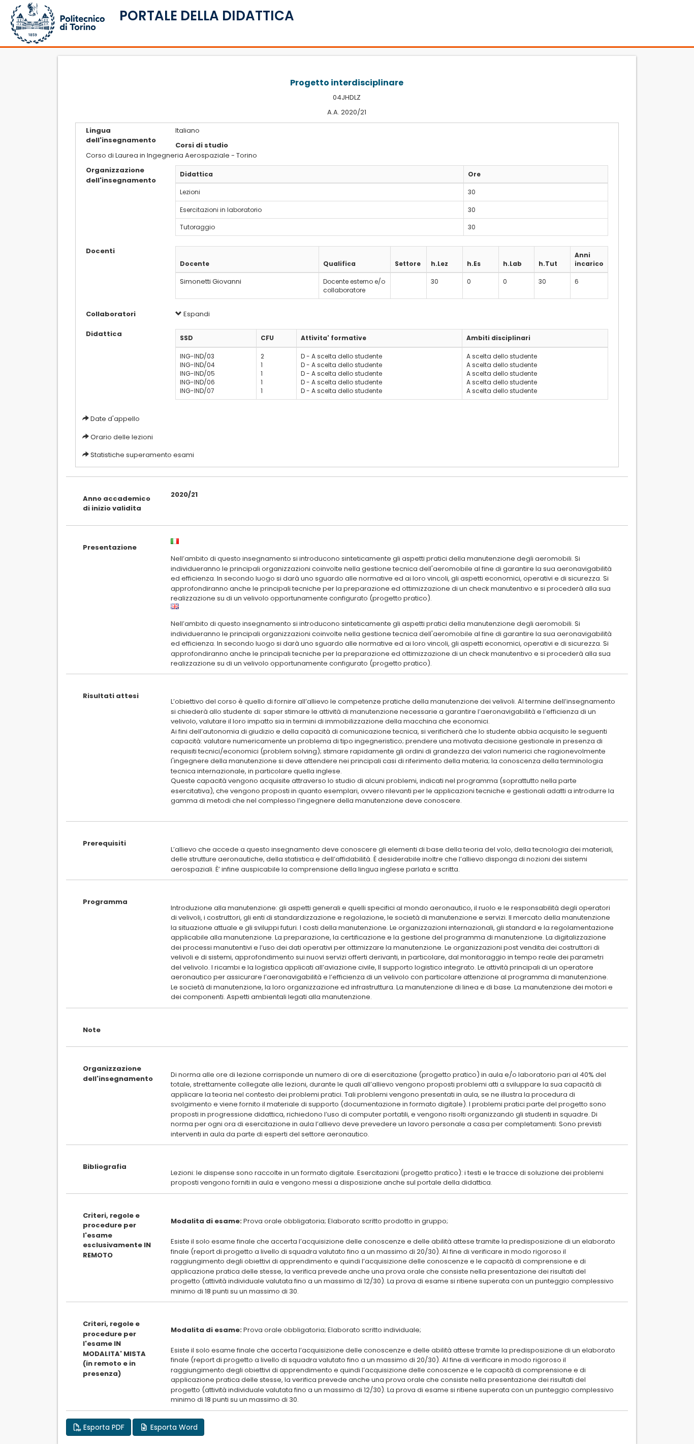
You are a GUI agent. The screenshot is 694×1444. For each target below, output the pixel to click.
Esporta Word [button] (173, 1427)
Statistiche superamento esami (142, 455)
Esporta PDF (102, 1427)
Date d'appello (115, 419)
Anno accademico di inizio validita (116, 504)
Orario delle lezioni (121, 437)
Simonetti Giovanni (210, 281)
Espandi (196, 314)
